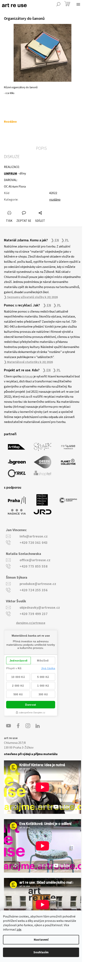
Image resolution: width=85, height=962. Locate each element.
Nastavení (41, 939)
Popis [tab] (41, 148)
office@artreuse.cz (35, 560)
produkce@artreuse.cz (38, 583)
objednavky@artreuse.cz (40, 607)
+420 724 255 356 (34, 590)
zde (19, 929)
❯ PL (65, 240)
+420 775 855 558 (34, 566)
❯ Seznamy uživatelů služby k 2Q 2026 (31, 297)
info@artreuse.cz (34, 536)
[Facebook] (18, 725)
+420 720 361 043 (34, 542)
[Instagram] (27, 725)
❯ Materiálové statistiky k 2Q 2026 (28, 362)
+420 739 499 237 (34, 613)
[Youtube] (8, 725)
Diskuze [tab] (12, 156)
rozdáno (54, 199)
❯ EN (55, 240)
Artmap (27, 376)
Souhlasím (41, 952)
